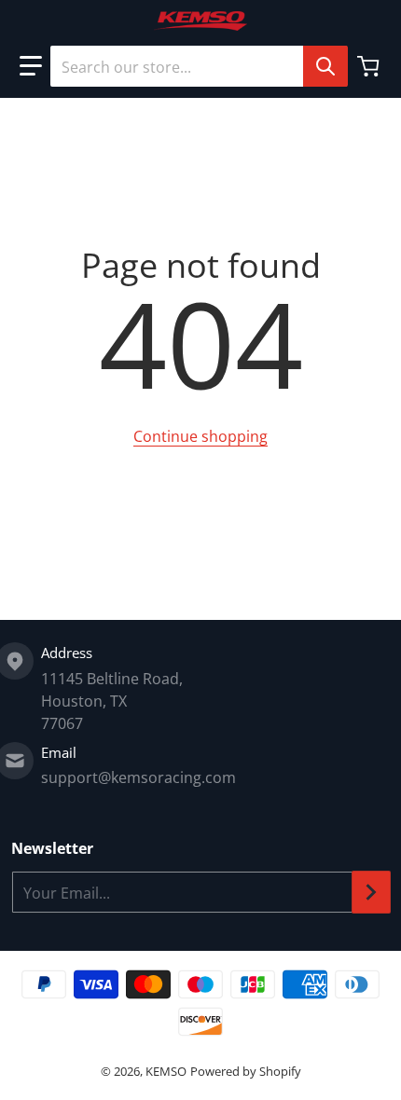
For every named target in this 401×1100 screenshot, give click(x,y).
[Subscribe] (371, 892)
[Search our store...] (325, 66)
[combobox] (198, 66)
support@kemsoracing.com (138, 777)
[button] (30, 66)
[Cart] (370, 66)
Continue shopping (200, 436)
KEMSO (166, 1071)
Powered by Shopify (245, 1071)
